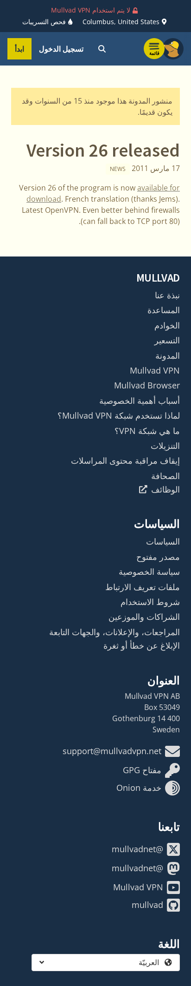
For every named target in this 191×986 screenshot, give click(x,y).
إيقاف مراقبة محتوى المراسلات (125, 460)
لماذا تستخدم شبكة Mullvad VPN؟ (118, 415)
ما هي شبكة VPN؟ (147, 430)
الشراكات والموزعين (144, 616)
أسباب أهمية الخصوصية (139, 400)
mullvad (147, 904)
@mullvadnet (137, 849)
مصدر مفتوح (158, 556)
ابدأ (19, 49)
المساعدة (163, 310)
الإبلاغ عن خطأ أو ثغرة (141, 645)
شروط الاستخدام (150, 601)
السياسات (163, 541)
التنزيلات (165, 445)
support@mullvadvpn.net (112, 750)
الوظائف (165, 489)
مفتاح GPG (142, 770)
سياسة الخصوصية (149, 571)
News (118, 169)
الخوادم (167, 325)
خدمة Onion (138, 787)
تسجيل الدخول (61, 49)
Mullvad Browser (147, 385)
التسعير (167, 340)
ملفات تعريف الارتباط (142, 586)
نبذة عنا (167, 295)
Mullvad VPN (155, 370)
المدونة (167, 355)
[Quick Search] (102, 48)
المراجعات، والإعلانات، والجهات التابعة (114, 632)
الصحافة (165, 475)
